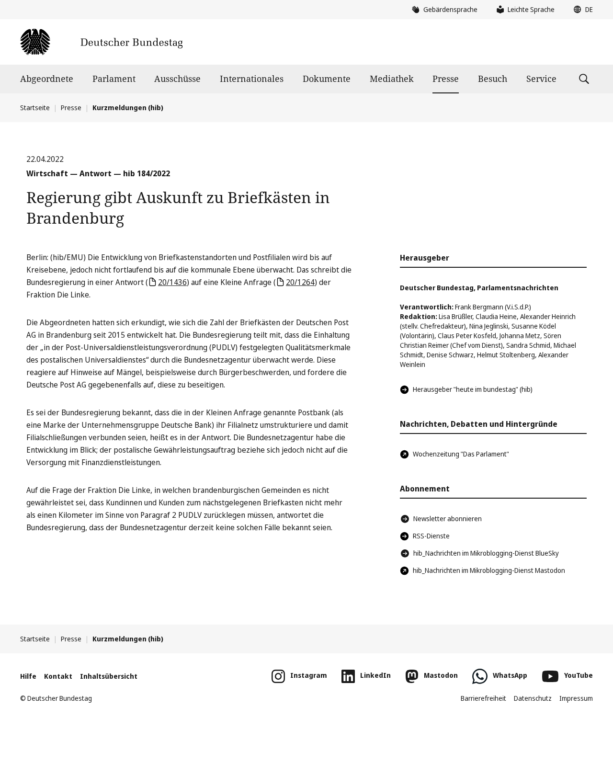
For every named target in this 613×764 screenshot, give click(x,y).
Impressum (576, 698)
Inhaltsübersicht (108, 676)
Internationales (252, 78)
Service (541, 78)
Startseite (35, 107)
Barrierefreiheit (483, 698)
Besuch (492, 78)
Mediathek (392, 78)
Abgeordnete (46, 78)
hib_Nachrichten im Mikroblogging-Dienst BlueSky (486, 553)
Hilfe (28, 676)
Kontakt (58, 676)
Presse (445, 78)
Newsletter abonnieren (447, 518)
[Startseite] (101, 42)
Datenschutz (533, 698)
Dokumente (327, 78)
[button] (581, 9)
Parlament (114, 78)
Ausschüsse (177, 78)
